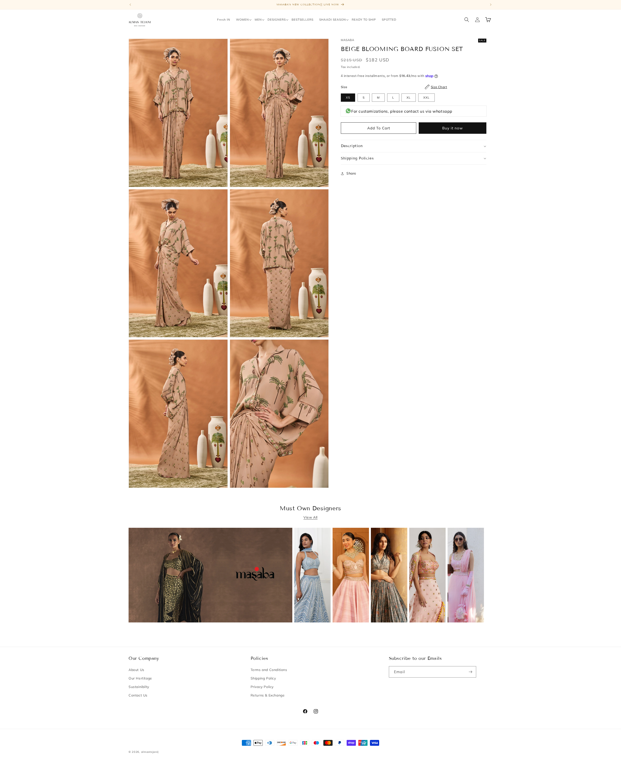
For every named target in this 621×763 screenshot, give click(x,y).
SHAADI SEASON (332, 19)
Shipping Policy (263, 678)
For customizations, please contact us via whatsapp (401, 111)
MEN (258, 19)
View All (310, 517)
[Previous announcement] (130, 4)
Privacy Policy (262, 687)
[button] (242, 19)
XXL (426, 97)
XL (409, 97)
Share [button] (351, 173)
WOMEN (242, 19)
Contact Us (138, 695)
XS (348, 97)
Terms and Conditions (269, 670)
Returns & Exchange (268, 695)
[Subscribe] (470, 672)
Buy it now (452, 128)
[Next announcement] (490, 4)
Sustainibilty (139, 687)
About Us (136, 670)
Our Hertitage (140, 678)
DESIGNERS (277, 19)
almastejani (149, 752)
